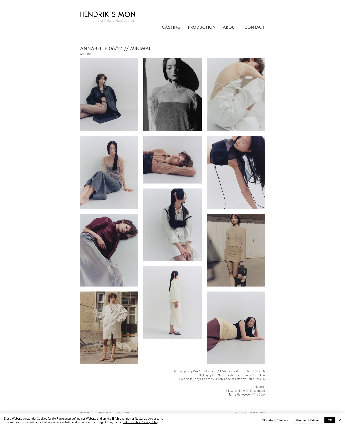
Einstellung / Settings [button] (275, 420)
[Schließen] (340, 420)
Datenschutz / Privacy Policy (140, 422)
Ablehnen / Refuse (307, 420)
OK (330, 420)
